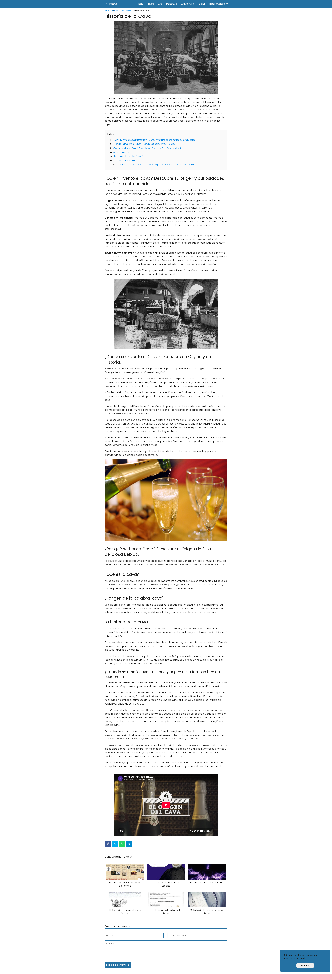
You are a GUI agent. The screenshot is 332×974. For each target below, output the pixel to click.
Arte (160, 3)
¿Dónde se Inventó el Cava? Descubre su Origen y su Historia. (144, 143)
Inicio (140, 3)
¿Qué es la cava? (122, 152)
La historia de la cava (124, 160)
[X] (115, 844)
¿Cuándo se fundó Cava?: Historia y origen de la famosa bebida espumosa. (155, 164)
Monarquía (171, 3)
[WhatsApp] (122, 844)
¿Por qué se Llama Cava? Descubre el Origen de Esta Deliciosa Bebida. (148, 148)
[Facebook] (108, 844)
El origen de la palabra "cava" (128, 156)
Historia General (217, 3)
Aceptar (305, 965)
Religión (202, 3)
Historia (150, 3)
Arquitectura (187, 3)
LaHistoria (111, 4)
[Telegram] (129, 844)
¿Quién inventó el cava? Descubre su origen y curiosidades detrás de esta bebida (154, 139)
